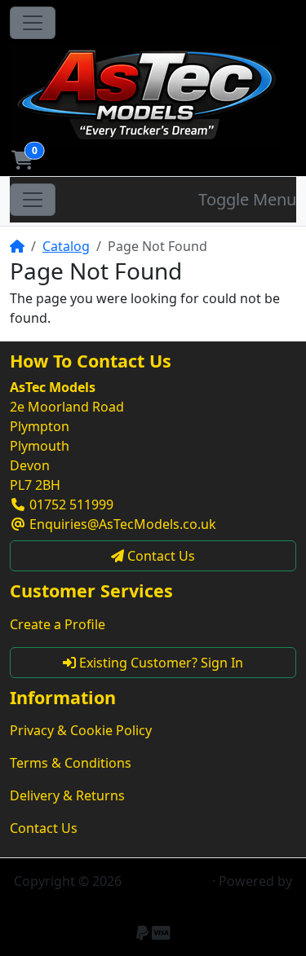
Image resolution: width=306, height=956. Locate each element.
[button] (22, 160)
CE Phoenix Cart (153, 901)
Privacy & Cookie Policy (81, 730)
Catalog (66, 246)
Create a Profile (57, 624)
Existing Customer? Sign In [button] (159, 663)
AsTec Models (167, 881)
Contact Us (44, 828)
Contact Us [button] (159, 556)
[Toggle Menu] (32, 199)
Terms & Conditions (70, 763)
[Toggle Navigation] (32, 23)
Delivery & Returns (67, 795)
